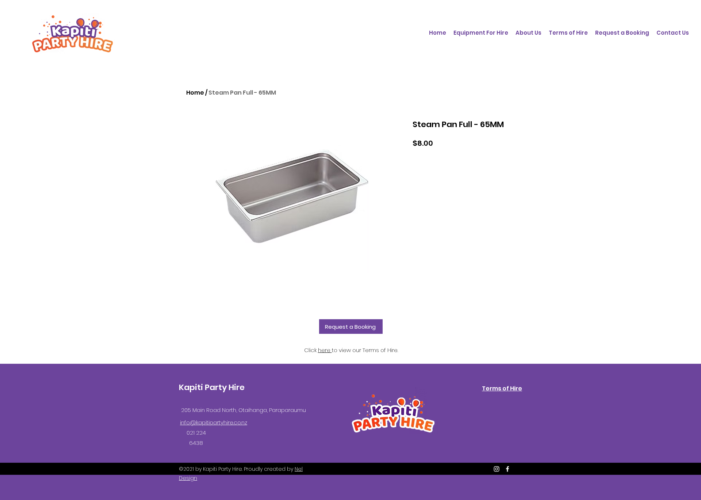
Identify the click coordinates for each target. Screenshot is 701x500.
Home (195, 92)
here (325, 350)
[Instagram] (496, 469)
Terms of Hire (502, 388)
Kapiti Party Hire (212, 387)
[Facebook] (507, 469)
